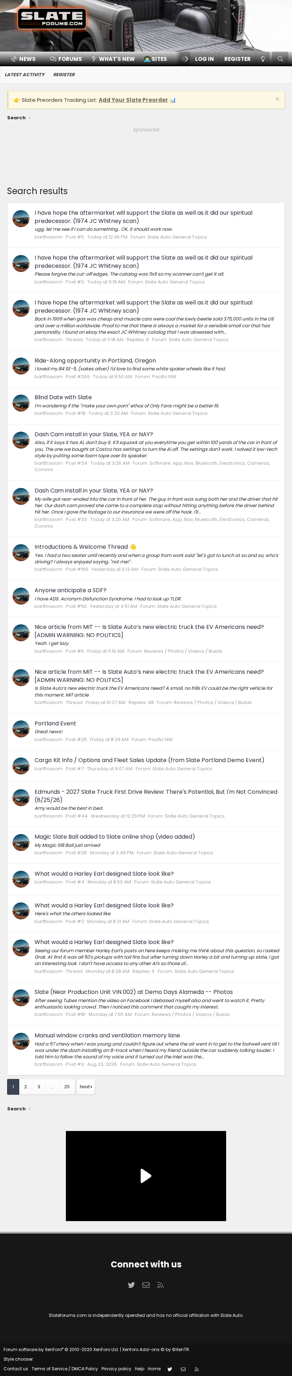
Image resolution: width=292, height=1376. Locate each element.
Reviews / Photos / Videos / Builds (183, 651)
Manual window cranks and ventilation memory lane (107, 1035)
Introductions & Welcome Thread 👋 (85, 547)
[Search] (280, 59)
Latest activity (25, 74)
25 (67, 1086)
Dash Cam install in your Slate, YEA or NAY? (94, 434)
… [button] (52, 1086)
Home (154, 1369)
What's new (117, 59)
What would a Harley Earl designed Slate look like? (104, 874)
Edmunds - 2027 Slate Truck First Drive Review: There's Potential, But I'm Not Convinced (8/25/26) (156, 796)
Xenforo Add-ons (155, 1349)
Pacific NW (164, 376)
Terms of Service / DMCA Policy (65, 1369)
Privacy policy (116, 1369)
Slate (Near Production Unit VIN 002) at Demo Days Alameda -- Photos (134, 992)
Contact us (16, 1369)
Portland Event (55, 723)
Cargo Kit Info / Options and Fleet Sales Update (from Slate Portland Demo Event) (150, 760)
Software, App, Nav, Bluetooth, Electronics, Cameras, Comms (152, 466)
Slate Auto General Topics (177, 237)
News (27, 59)
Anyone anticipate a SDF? (70, 590)
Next (85, 1086)
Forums (70, 59)
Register (63, 74)
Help (139, 1369)
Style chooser (18, 1359)
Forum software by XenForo (61, 1349)
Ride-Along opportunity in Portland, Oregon (95, 360)
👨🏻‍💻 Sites (155, 59)
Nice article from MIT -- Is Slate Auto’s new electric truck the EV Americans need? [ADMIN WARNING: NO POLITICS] (149, 631)
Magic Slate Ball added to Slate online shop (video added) (115, 837)
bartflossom (49, 237)
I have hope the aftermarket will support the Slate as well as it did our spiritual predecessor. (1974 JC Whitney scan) (143, 217)
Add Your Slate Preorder (133, 100)
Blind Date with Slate (63, 397)
